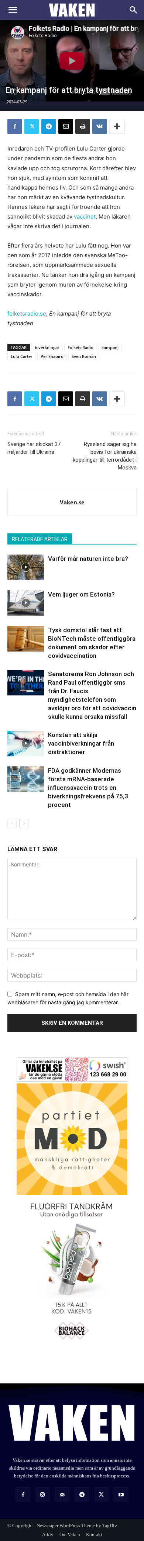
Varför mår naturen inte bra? (88, 558)
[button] (12, 10)
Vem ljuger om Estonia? (81, 594)
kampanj (110, 347)
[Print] (82, 126)
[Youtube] (121, 1494)
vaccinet (85, 216)
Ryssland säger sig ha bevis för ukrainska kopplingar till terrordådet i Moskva (105, 456)
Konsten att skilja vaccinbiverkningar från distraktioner (81, 743)
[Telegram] (48, 126)
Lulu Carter (21, 356)
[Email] (65, 126)
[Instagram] (42, 1494)
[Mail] (62, 1494)
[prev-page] (12, 823)
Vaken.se (72, 502)
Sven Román (84, 356)
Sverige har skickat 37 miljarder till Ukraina (34, 448)
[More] (117, 126)
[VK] (99, 126)
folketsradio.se (26, 313)
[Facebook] (14, 126)
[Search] (133, 10)
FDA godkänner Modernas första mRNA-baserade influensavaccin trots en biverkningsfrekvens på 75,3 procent (88, 787)
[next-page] (23, 823)
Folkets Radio (80, 347)
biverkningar (47, 347)
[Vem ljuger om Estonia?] (25, 603)
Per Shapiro (52, 356)
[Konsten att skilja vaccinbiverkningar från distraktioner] (25, 743)
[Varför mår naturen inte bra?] (25, 567)
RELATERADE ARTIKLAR (40, 539)
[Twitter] (31, 126)
